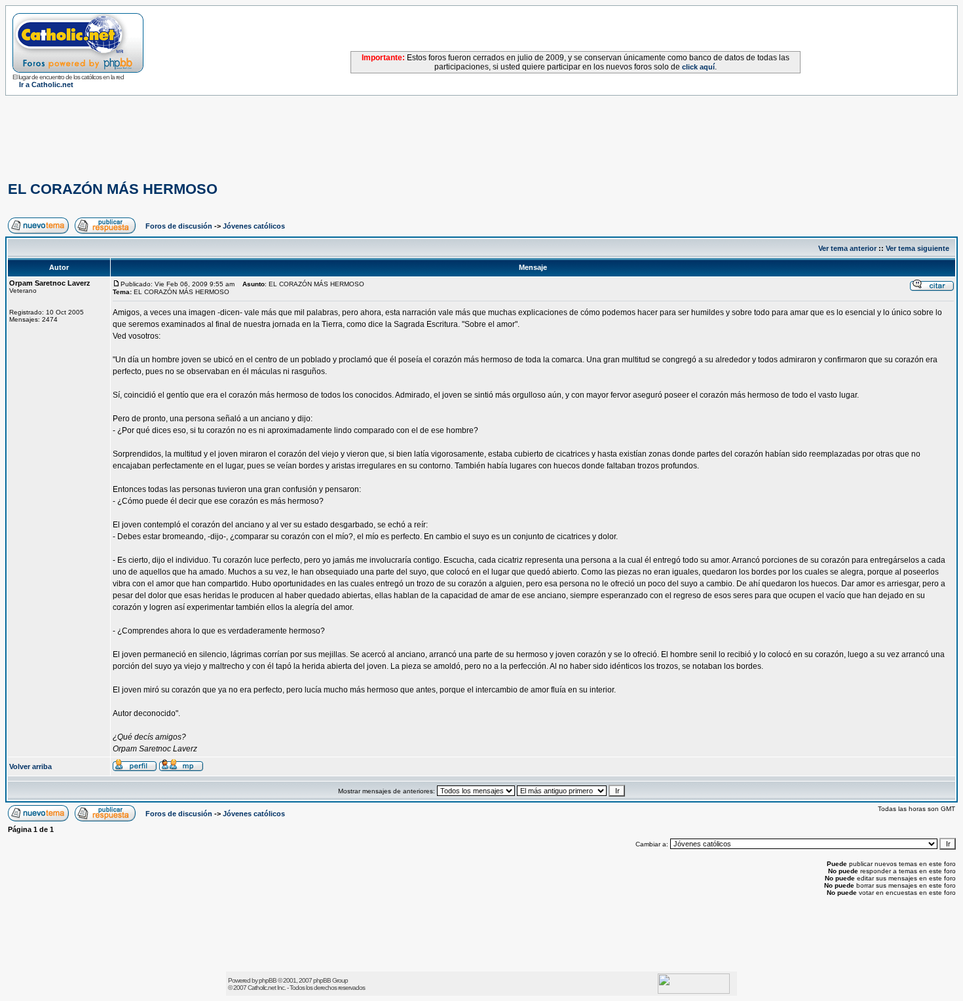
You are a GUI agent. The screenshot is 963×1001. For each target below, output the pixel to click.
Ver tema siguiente (917, 248)
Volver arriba (30, 766)
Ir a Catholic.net (46, 84)
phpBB (267, 980)
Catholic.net (262, 987)
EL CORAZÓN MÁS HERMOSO (112, 189)
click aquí (698, 67)
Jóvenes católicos (254, 226)
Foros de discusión (178, 226)
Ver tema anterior (847, 248)
